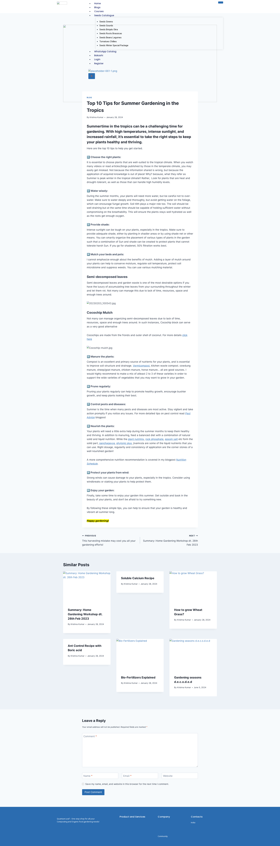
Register (99, 63)
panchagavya (107, 443)
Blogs (97, 7)
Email (127, 775)
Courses (99, 11)
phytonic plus (124, 443)
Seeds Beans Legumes (110, 37)
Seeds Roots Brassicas (110, 33)
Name (87, 775)
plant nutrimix (136, 439)
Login (97, 59)
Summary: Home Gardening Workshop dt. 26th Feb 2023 (170, 540)
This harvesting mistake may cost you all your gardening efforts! (108, 540)
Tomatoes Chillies (108, 41)
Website (168, 775)
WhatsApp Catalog (105, 51)
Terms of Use (164, 826)
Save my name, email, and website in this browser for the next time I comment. (127, 784)
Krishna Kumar (96, 117)
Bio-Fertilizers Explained (138, 677)
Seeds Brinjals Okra (108, 29)
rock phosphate (154, 439)
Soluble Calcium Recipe (137, 578)
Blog (89, 97)
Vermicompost (141, 365)
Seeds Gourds (106, 25)
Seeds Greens (106, 21)
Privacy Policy (164, 821)
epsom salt (171, 439)
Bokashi (98, 55)
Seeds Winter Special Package (113, 45)
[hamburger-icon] (220, 2)
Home (97, 3)
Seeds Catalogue (104, 15)
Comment (90, 736)
